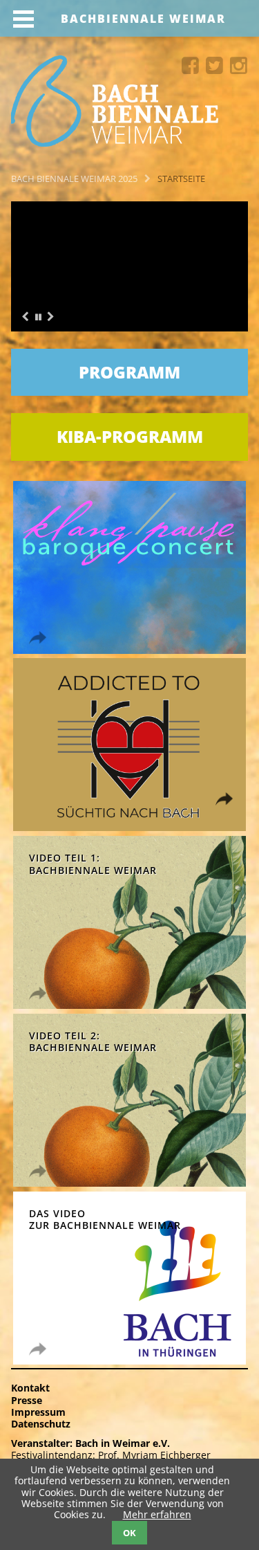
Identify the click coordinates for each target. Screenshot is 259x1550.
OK (129, 1532)
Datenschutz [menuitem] (40, 1423)
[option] (129, 266)
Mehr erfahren (157, 1514)
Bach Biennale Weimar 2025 (74, 178)
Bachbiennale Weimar (143, 18)
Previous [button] (25, 317)
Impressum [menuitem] (38, 1412)
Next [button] (50, 317)
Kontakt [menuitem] (30, 1387)
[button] (38, 318)
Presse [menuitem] (26, 1400)
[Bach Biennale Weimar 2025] (129, 102)
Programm (129, 372)
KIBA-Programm (130, 436)
